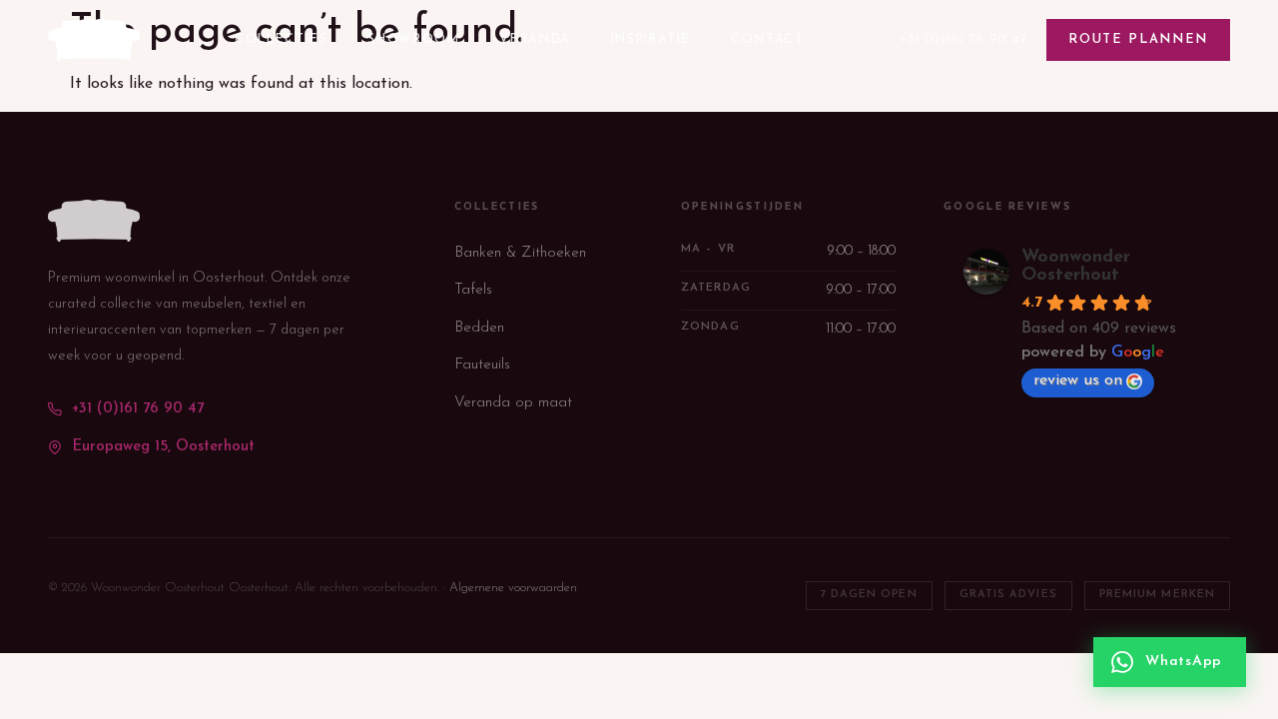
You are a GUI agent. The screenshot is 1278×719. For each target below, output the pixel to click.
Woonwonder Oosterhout (1075, 267)
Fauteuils (482, 365)
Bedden (479, 328)
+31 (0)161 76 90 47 (963, 39)
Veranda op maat (513, 402)
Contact (767, 40)
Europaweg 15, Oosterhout (163, 446)
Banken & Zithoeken (520, 253)
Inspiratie (651, 40)
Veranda (534, 40)
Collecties (281, 40)
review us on (1077, 380)
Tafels (473, 290)
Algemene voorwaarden (513, 587)
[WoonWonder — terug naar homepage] (94, 40)
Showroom (413, 40)
